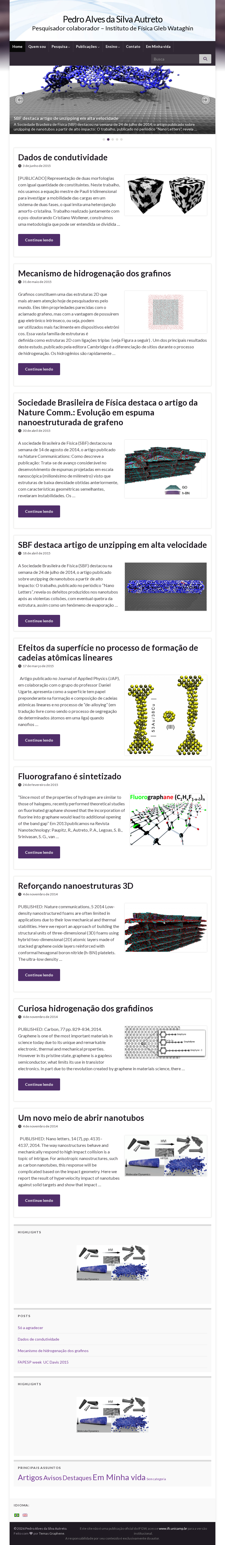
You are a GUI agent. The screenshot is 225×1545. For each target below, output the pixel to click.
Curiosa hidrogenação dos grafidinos (85, 1008)
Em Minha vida (158, 46)
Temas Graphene (51, 1533)
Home (17, 46)
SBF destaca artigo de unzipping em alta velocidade (66, 118)
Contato (133, 46)
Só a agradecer (30, 1327)
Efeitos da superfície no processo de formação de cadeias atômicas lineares (108, 652)
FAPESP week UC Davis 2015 (43, 1362)
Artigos (30, 1477)
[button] (19, 100)
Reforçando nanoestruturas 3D (75, 885)
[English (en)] (25, 1514)
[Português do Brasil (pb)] (17, 1514)
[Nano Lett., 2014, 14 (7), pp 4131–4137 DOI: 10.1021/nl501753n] (112, 1263)
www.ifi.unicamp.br (173, 1528)
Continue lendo (39, 240)
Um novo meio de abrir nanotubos (81, 1117)
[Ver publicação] (112, 100)
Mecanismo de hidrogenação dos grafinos (94, 273)
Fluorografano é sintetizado (69, 776)
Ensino (112, 46)
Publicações (87, 46)
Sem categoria (156, 1479)
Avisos (52, 1478)
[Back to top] (213, 1533)
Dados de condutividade (63, 157)
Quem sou (37, 46)
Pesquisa (60, 46)
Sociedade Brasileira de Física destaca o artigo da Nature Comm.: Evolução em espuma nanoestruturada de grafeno (108, 412)
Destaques (77, 1478)
